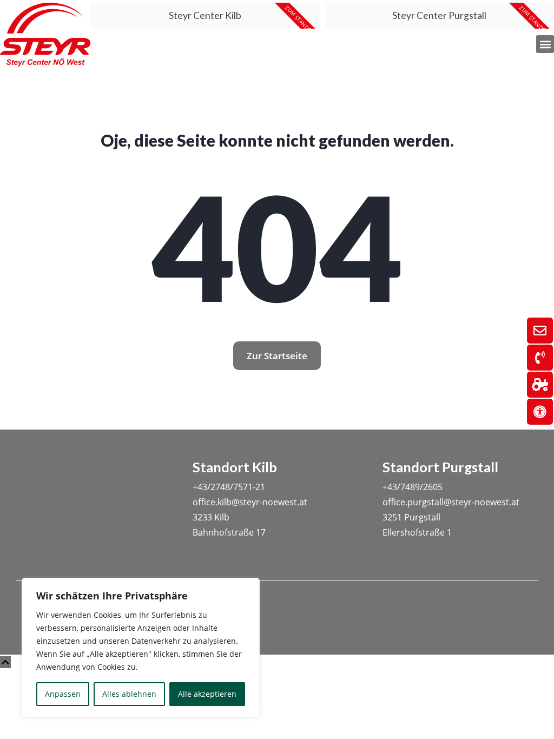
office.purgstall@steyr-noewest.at (450, 502)
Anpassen (63, 694)
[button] (545, 44)
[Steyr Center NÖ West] (45, 35)
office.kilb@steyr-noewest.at (250, 502)
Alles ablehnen (129, 694)
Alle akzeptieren (207, 694)
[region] (141, 647)
